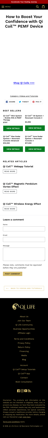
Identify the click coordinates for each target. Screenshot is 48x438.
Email (5, 235)
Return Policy (24, 347)
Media (24, 355)
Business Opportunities (24, 329)
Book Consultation (24, 382)
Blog (24, 359)
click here (26, 417)
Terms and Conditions (24, 339)
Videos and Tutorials (28, 96)
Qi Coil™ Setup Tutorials (24, 369)
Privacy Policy (24, 343)
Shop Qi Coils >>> (24, 82)
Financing (24, 351)
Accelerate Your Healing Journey (24, 2)
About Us (24, 316)
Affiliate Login (24, 333)
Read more (9, 171)
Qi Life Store (14, 426)
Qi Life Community (24, 325)
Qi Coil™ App (24, 373)
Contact (24, 378)
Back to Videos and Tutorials (26, 288)
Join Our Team (24, 321)
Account (24, 365)
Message (6, 246)
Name (5, 224)
